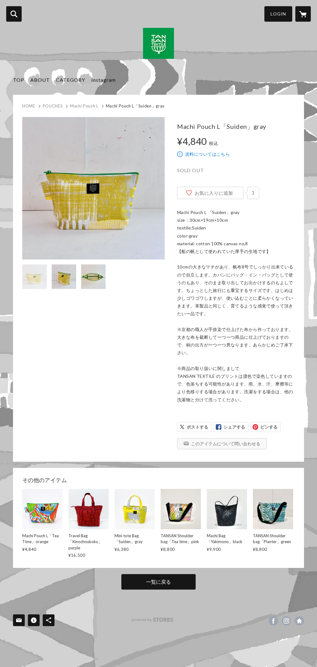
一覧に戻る (158, 582)
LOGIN (278, 13)
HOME (28, 105)
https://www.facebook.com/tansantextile (273, 621)
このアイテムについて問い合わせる (225, 443)
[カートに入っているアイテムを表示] (303, 14)
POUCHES (53, 105)
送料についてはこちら (207, 154)
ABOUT (40, 80)
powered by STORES (152, 619)
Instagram (103, 80)
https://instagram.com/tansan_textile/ (286, 621)
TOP (18, 80)
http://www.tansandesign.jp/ (299, 621)
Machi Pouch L (84, 105)
